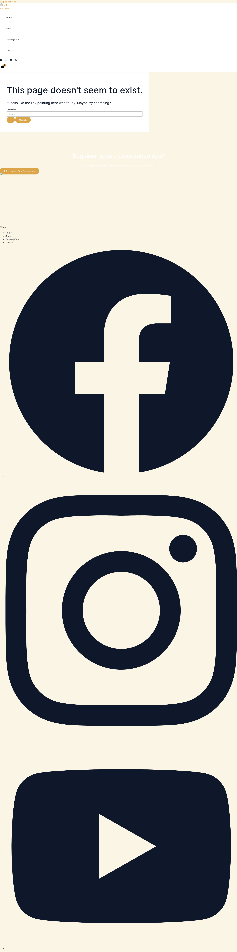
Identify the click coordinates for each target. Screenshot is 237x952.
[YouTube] (11, 60)
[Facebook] (1, 60)
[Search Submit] (11, 120)
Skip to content (8, 1)
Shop (8, 28)
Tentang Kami (12, 39)
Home (8, 17)
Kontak (9, 50)
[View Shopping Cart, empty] (2, 66)
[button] (118, 227)
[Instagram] (6, 60)
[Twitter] (16, 60)
